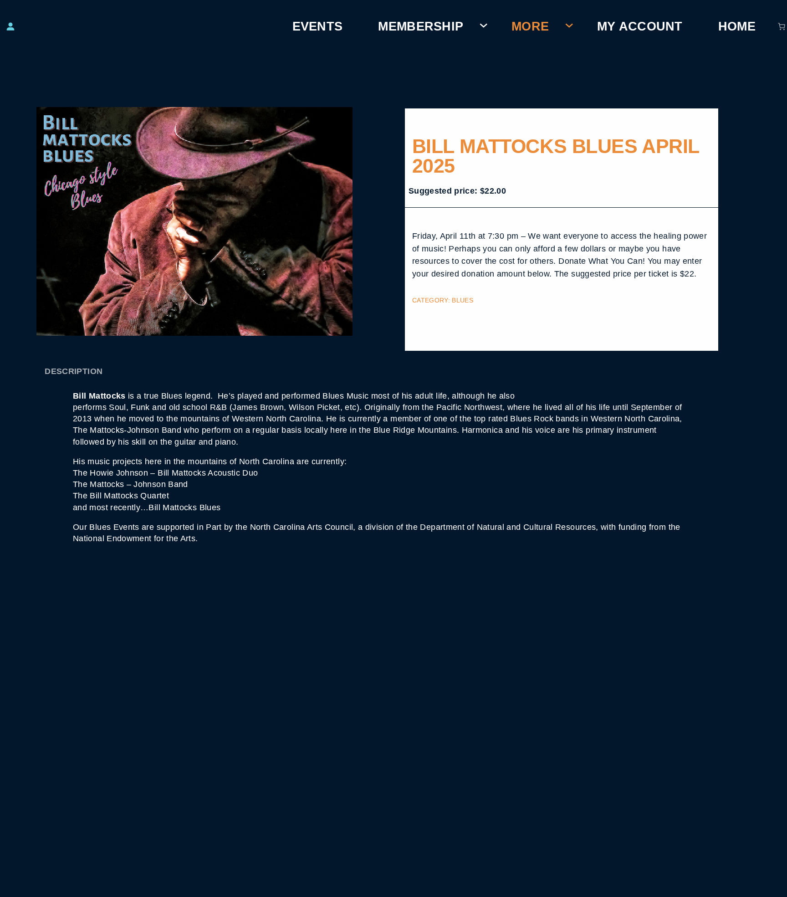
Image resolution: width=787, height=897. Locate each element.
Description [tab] (73, 371)
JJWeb (531, 887)
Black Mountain (369, 887)
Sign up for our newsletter (393, 789)
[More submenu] (569, 26)
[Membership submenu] (483, 26)
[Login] (10, 26)
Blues (462, 300)
